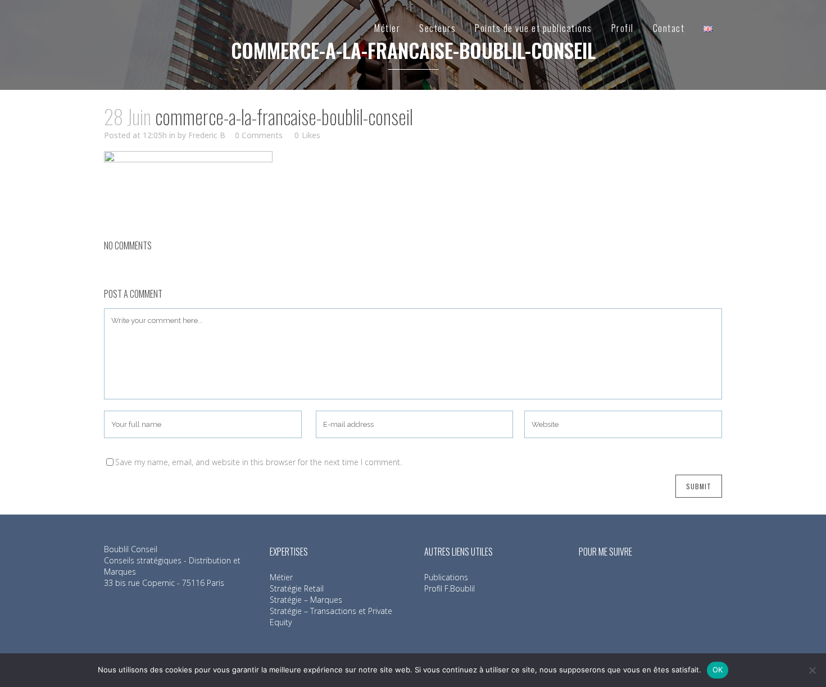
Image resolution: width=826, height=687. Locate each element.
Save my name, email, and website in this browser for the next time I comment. (258, 462)
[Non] (812, 670)
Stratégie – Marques (306, 599)
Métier (281, 577)
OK (717, 669)
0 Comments (259, 135)
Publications (446, 577)
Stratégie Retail (297, 588)
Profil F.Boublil (449, 588)
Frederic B (206, 135)
